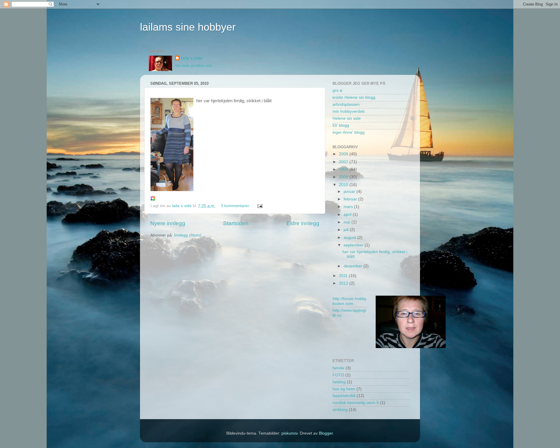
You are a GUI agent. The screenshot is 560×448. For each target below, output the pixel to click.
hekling (339, 382)
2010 (344, 185)
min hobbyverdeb (348, 111)
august (350, 237)
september (354, 245)
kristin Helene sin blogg (353, 97)
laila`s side (191, 58)
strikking (340, 410)
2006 (344, 154)
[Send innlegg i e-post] (259, 206)
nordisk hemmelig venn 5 (355, 403)
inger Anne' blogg (348, 132)
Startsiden (236, 223)
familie (338, 368)
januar (350, 191)
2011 (344, 276)
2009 (344, 177)
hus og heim (343, 389)
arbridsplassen (346, 104)
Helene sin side (346, 118)
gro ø (337, 90)
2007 (344, 162)
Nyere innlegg (167, 223)
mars (349, 206)
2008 (344, 169)
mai (347, 222)
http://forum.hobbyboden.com (349, 301)
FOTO (338, 375)
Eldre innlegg (302, 223)
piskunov (289, 433)
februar (351, 199)
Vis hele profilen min (193, 66)
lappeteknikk (344, 396)
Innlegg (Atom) (188, 235)
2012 (344, 283)
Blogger (326, 433)
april (348, 214)
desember (353, 266)
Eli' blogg (340, 125)
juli (347, 229)
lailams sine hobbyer (188, 27)
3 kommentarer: (236, 206)
